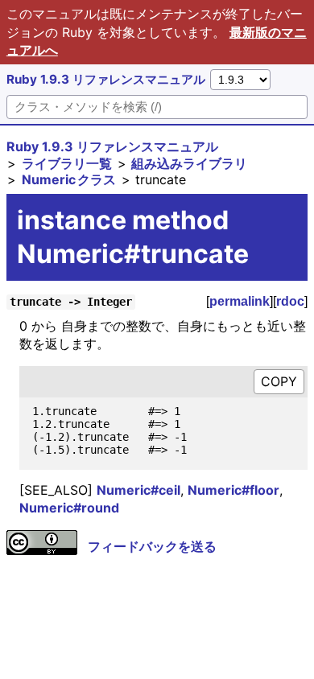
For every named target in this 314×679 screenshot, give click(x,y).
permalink (239, 301)
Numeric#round (69, 508)
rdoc (290, 301)
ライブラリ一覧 (67, 163)
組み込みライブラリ (189, 163)
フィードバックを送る (152, 546)
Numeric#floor (233, 490)
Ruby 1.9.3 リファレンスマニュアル (105, 79)
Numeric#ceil (138, 490)
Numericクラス (69, 179)
